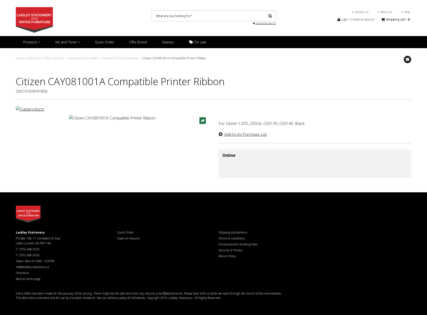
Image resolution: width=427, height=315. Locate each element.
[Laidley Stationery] (34, 19)
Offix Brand (138, 42)
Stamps (168, 42)
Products (31, 42)
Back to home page (28, 279)
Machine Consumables (83, 58)
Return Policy (227, 256)
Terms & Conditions (231, 238)
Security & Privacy (230, 250)
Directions (22, 273)
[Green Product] (202, 120)
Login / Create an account (357, 19)
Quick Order (104, 42)
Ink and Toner (66, 42)
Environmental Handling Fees (237, 244)
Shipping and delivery (232, 232)
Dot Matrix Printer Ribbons (120, 58)
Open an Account (128, 238)
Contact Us (361, 12)
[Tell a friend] (407, 59)
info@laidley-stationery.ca (32, 267)
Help (407, 12)
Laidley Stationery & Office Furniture (40, 58)
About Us (386, 12)
